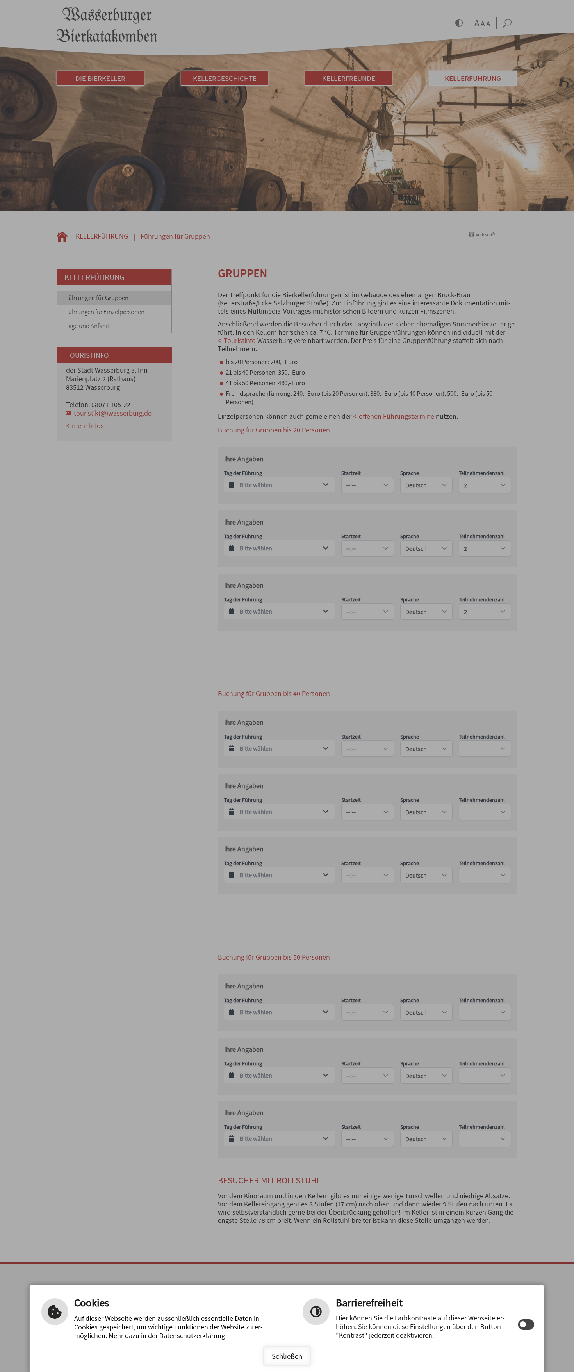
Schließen (287, 1356)
